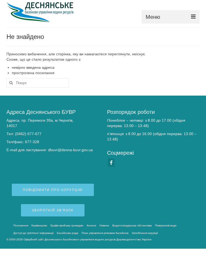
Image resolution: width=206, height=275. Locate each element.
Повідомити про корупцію (53, 190)
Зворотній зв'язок (52, 210)
